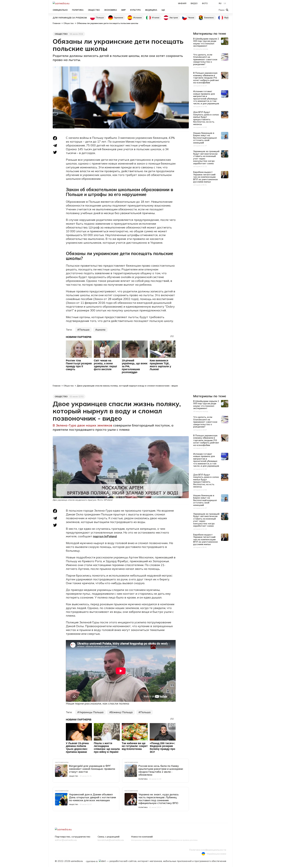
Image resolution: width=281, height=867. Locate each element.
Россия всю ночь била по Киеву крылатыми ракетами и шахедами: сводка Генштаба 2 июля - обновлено (160, 770)
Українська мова (216, 853)
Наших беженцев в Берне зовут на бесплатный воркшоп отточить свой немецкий (205, 138)
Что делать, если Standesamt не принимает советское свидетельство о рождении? (205, 59)
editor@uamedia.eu (66, 840)
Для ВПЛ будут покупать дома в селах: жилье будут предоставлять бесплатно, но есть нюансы (206, 118)
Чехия (191, 17)
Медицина (151, 10)
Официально (60, 10)
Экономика (110, 10)
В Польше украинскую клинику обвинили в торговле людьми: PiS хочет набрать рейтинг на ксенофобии (206, 78)
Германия (118, 17)
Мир (123, 10)
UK (225, 3)
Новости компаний (142, 836)
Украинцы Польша (91, 712)
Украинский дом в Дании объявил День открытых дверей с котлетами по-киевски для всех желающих (92, 797)
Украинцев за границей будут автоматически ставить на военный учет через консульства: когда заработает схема (206, 157)
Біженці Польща (122, 712)
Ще (163, 10)
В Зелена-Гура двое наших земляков (83, 425)
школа (101, 329)
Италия (155, 17)
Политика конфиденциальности (207, 850)
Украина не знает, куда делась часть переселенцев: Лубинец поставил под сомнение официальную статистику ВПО (158, 799)
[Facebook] (55, 138)
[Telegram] (55, 145)
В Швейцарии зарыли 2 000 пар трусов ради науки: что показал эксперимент (206, 42)
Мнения (182, 3)
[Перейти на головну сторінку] (71, 3)
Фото (205, 3)
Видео (194, 3)
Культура (135, 10)
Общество (94, 10)
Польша (100, 17)
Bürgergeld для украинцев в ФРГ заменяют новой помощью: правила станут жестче (92, 768)
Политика (78, 10)
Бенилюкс (209, 17)
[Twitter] (55, 152)
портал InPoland (105, 536)
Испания (137, 17)
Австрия (173, 17)
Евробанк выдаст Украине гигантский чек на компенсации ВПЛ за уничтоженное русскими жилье (205, 177)
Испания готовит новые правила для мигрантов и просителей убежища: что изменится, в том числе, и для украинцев (206, 97)
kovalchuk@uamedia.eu (111, 840)
